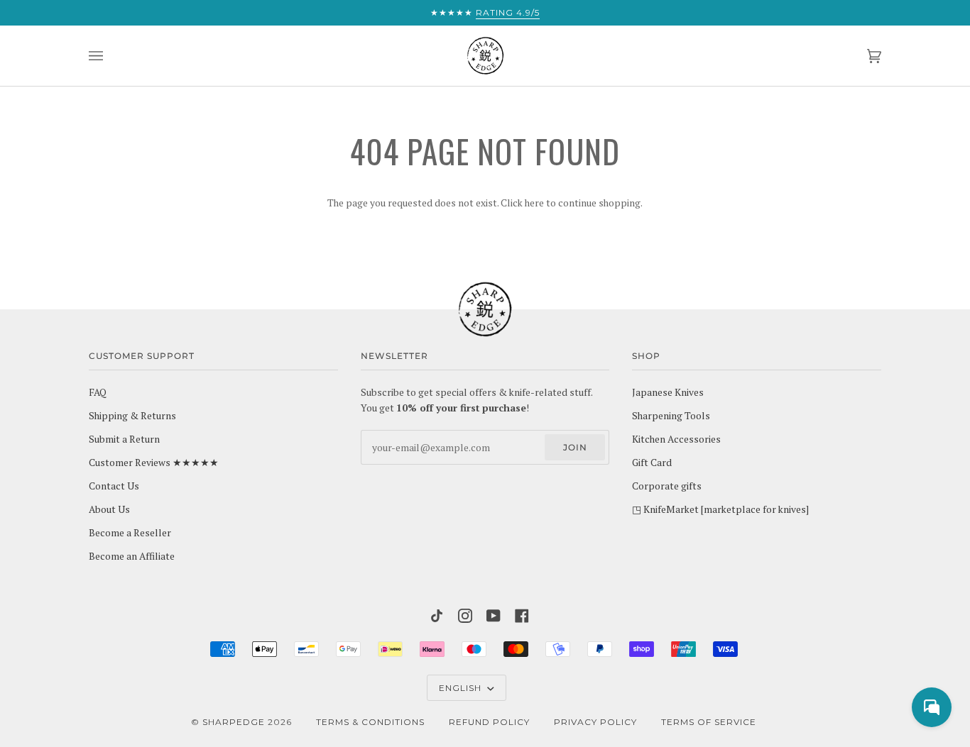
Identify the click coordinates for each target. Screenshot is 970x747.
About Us (109, 509)
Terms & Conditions (370, 721)
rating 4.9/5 (508, 12)
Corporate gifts (667, 486)
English (461, 687)
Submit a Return (124, 439)
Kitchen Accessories (676, 439)
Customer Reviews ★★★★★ (154, 462)
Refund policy (489, 721)
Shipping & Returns (132, 415)
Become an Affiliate (132, 556)
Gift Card (652, 462)
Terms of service (708, 721)
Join (575, 447)
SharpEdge (233, 721)
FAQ (98, 392)
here (534, 203)
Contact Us (114, 486)
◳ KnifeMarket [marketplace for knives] (720, 509)
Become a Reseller (130, 532)
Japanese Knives (668, 392)
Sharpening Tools (671, 415)
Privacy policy (595, 721)
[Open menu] (110, 56)
